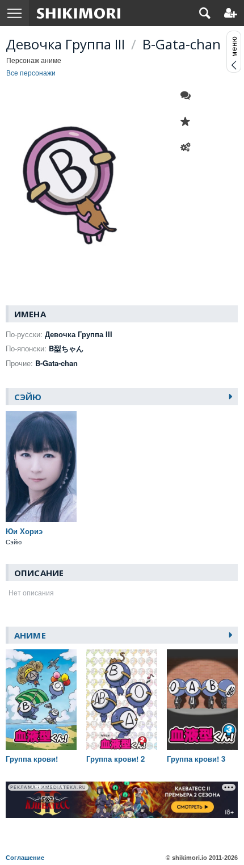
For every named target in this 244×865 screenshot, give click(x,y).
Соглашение (25, 857)
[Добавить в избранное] (188, 121)
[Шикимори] (78, 13)
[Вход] (230, 13)
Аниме (30, 635)
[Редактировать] (188, 147)
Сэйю (28, 396)
